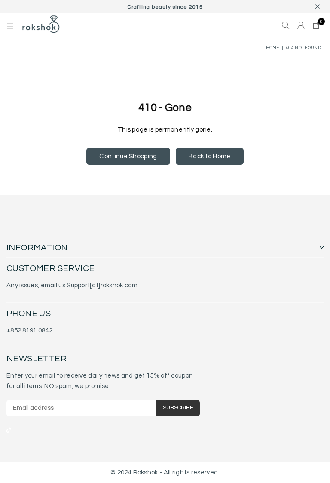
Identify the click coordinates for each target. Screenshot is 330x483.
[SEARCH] (285, 25)
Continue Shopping (128, 156)
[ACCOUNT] (301, 25)
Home (272, 48)
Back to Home (210, 156)
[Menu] (10, 25)
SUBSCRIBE (178, 408)
